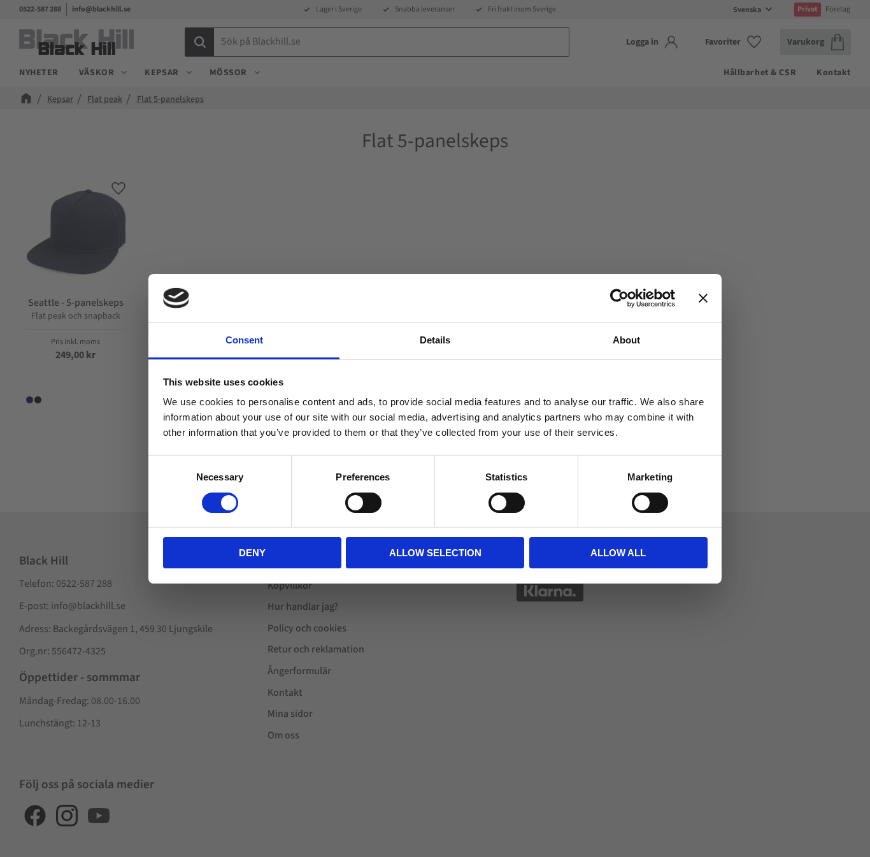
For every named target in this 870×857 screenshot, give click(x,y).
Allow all (618, 552)
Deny (252, 552)
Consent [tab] (244, 340)
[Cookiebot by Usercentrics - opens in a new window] (619, 298)
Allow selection (435, 552)
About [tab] (626, 340)
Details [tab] (435, 340)
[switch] (363, 503)
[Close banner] (703, 298)
